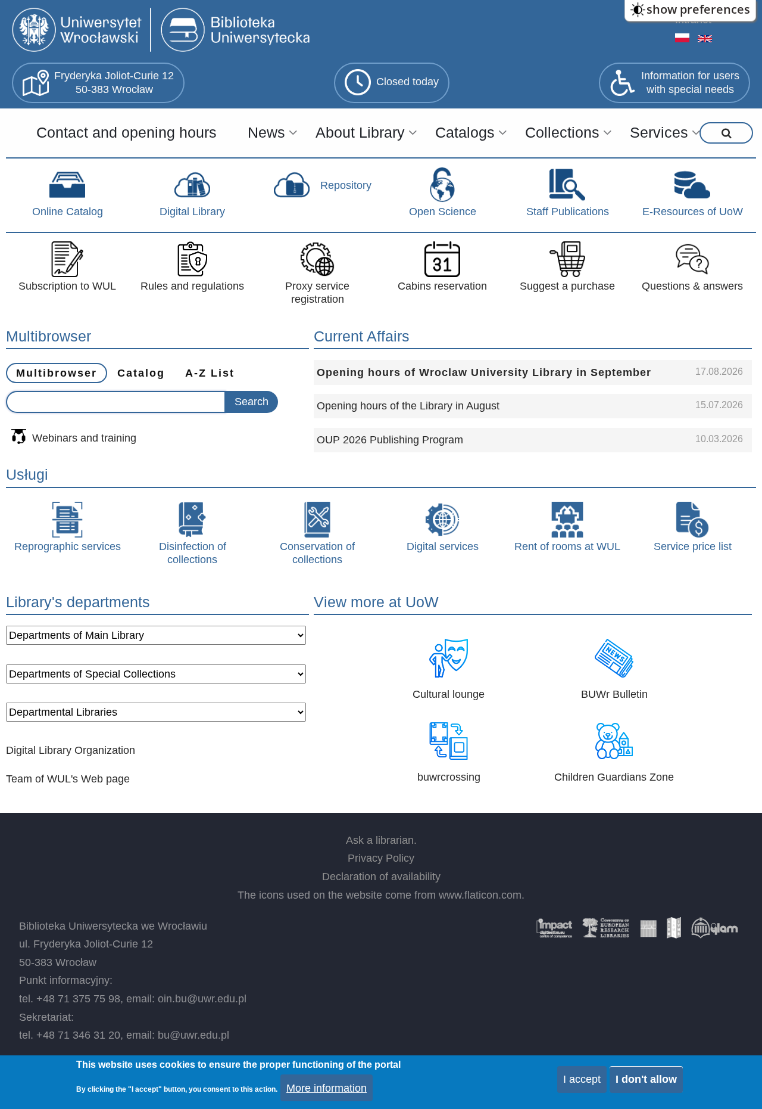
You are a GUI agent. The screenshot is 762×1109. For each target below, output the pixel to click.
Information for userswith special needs (690, 82)
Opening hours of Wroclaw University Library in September (484, 372)
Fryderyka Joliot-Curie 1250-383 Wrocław (114, 82)
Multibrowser (56, 373)
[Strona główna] (163, 31)
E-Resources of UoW (692, 212)
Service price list (693, 546)
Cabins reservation (442, 286)
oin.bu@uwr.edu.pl (202, 999)
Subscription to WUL (67, 286)
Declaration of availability (381, 877)
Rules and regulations (192, 286)
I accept (582, 1079)
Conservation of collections (317, 553)
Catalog (141, 373)
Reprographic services (67, 546)
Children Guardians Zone (614, 777)
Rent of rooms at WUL (567, 546)
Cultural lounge (449, 694)
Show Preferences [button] (698, 9)
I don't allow (646, 1079)
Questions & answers (692, 286)
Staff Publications (567, 212)
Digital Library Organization (70, 750)
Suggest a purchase (567, 286)
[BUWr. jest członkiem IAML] (674, 932)
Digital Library (192, 212)
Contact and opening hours (126, 132)
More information (326, 1088)
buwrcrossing (448, 777)
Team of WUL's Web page (68, 779)
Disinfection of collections (192, 553)
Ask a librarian (380, 840)
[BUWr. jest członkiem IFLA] (648, 932)
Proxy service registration (317, 292)
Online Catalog (67, 212)
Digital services (443, 546)
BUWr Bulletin (614, 694)
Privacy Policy (381, 858)
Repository (345, 185)
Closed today (407, 82)
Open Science (442, 212)
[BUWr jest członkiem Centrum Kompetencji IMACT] (554, 932)
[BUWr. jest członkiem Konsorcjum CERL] (606, 932)
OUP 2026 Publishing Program (390, 440)
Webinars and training (84, 438)
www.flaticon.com (480, 895)
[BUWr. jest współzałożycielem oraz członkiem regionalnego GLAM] (714, 932)
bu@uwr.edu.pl (193, 1035)
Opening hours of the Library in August (408, 406)
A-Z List (210, 373)
